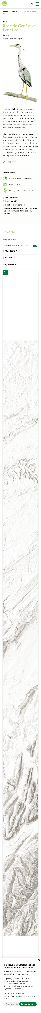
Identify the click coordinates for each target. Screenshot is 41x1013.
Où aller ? (15, 11)
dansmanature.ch (22, 996)
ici (17, 162)
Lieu (5, 21)
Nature (5, 11)
